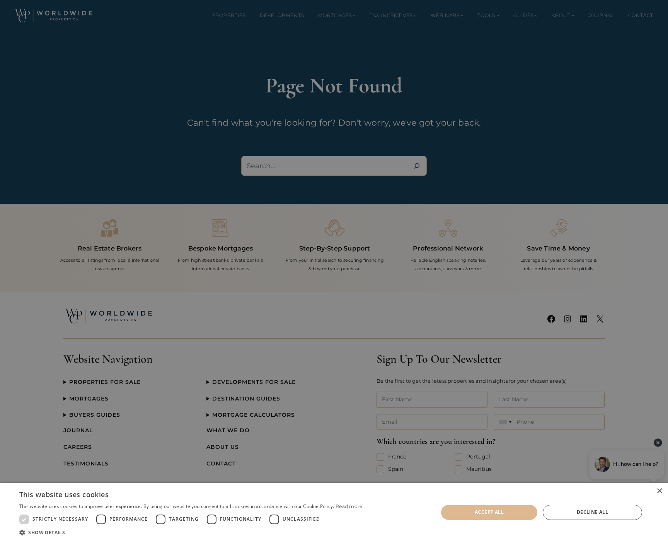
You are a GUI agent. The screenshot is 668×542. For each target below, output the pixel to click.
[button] (191, 532)
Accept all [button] (489, 512)
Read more (349, 506)
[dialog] (334, 512)
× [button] (659, 491)
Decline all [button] (592, 512)
